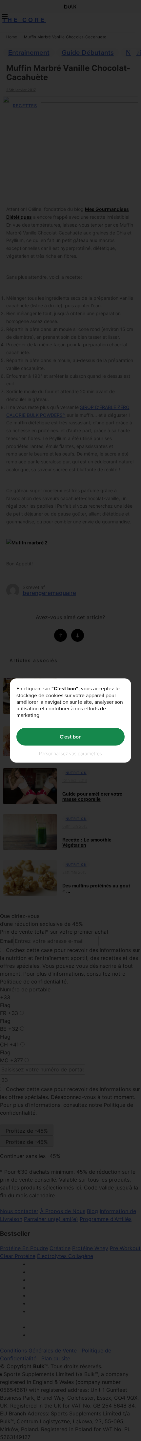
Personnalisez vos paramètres (70, 753)
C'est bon (71, 737)
